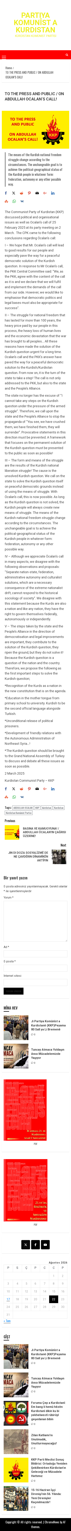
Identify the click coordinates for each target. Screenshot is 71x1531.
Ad (6, 947)
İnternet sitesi (12, 975)
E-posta (10, 961)
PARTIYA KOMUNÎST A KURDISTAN (35, 22)
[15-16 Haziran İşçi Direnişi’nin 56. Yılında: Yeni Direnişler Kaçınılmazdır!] (16, 1498)
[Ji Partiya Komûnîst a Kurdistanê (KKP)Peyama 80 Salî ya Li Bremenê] (16, 1027)
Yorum (8, 897)
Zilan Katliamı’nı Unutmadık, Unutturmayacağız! (44, 1439)
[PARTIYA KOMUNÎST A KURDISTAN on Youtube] (45, 1244)
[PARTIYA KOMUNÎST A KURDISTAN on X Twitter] (25, 1244)
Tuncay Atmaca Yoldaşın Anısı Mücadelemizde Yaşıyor (47, 1054)
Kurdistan (58, 808)
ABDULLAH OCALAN (22, 808)
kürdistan (46, 808)
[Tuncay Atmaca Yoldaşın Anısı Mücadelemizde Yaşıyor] (16, 1056)
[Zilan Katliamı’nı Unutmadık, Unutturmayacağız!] (16, 1441)
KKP (37, 808)
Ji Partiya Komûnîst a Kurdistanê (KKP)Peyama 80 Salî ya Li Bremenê (48, 1025)
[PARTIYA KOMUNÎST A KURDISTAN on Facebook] (35, 1244)
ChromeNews (52, 1522)
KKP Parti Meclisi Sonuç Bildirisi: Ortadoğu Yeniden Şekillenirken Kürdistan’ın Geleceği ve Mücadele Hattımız (49, 1468)
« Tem (7, 1321)
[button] (4, 54)
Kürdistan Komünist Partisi (18, 813)
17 (8, 1299)
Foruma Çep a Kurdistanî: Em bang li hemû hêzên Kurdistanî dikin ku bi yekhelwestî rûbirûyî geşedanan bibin (48, 1411)
